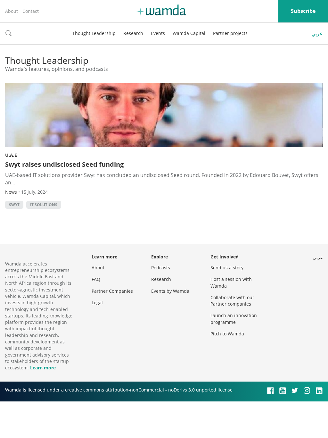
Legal (97, 302)
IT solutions (43, 204)
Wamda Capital (189, 33)
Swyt (14, 204)
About (11, 11)
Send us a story (226, 268)
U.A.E (11, 155)
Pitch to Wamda (227, 334)
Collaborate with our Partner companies (232, 300)
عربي (317, 33)
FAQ (96, 279)
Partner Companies (112, 291)
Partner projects (230, 33)
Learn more (43, 368)
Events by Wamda (170, 291)
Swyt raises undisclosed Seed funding (64, 164)
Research (133, 33)
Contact (30, 11)
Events (158, 33)
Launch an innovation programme (233, 318)
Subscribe (303, 10)
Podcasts (160, 268)
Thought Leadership (94, 33)
